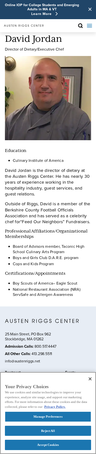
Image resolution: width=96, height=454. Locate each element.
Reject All (48, 431)
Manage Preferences (47, 416)
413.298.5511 (42, 354)
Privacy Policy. (54, 407)
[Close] (90, 378)
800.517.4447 (45, 346)
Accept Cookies (48, 445)
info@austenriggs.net (22, 361)
